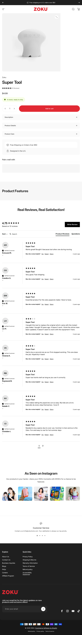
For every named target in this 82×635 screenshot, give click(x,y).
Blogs (4, 566)
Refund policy (27, 569)
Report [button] (47, 254)
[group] (13, 223)
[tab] (62, 234)
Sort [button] (4, 234)
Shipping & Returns (29, 560)
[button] (41, 88)
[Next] (79, 2)
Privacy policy (40, 631)
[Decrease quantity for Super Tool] (4, 109)
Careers (5, 573)
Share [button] (51, 254)
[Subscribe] (43, 609)
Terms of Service (29, 566)
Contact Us (6, 560)
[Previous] (3, 2)
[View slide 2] (39, 535)
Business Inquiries (8, 563)
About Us (5, 557)
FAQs (4, 569)
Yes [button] (42, 254)
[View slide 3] (42, 535)
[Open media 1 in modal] (56, 17)
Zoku (4, 77)
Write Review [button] (72, 224)
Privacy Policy (28, 557)
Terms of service (49, 631)
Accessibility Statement (27, 573)
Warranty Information (30, 563)
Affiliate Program (8, 576)
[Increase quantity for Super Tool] (14, 109)
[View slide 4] (45, 535)
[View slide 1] (37, 535)
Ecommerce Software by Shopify (46, 628)
